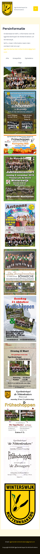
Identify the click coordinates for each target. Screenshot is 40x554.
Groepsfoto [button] (17, 58)
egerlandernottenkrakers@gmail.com (22, 542)
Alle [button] (7, 58)
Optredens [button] (29, 58)
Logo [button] (20, 62)
